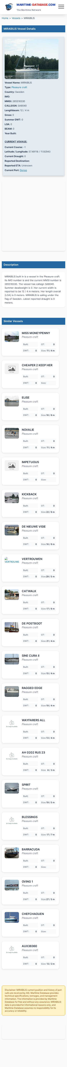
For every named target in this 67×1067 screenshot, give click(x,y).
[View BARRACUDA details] (12, 853)
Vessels (16, 18)
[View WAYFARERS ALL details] (12, 723)
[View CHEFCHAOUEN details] (12, 917)
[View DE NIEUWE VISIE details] (12, 530)
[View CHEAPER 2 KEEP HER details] (12, 368)
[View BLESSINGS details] (12, 820)
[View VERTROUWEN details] (12, 562)
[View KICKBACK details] (12, 497)
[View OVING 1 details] (12, 885)
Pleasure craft (19, 87)
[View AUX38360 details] (12, 949)
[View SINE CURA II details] (12, 659)
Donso (23, 170)
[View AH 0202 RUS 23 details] (12, 756)
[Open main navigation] (61, 7)
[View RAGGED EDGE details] (12, 691)
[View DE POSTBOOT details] (12, 627)
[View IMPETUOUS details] (12, 465)
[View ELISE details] (12, 401)
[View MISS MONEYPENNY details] (12, 336)
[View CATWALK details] (12, 594)
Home (5, 18)
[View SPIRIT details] (12, 788)
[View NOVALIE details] (12, 433)
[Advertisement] (33, 1031)
